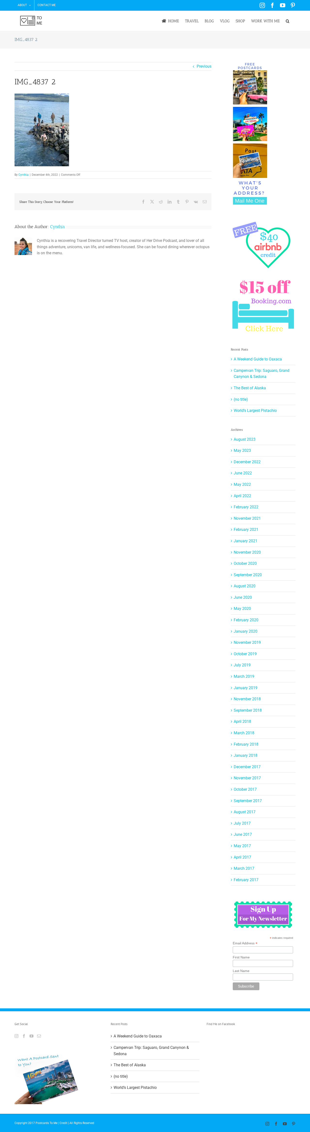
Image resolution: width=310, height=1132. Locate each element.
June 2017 (243, 834)
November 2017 (247, 778)
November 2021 (247, 518)
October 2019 (245, 654)
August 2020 (245, 586)
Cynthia (23, 174)
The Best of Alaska (250, 388)
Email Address (245, 943)
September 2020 (248, 575)
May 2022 (242, 484)
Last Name (241, 971)
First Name (241, 957)
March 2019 (244, 676)
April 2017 (242, 857)
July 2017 (242, 823)
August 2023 (245, 439)
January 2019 (245, 688)
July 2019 (242, 665)
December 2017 (247, 767)
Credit (63, 1123)
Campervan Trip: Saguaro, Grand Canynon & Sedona (151, 1050)
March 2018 (244, 733)
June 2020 (243, 597)
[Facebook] (24, 1036)
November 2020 (247, 552)
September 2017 (248, 800)
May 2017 (242, 846)
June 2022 (243, 473)
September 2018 (248, 710)
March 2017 (244, 868)
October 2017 (245, 789)
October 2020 (245, 563)
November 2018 (247, 699)
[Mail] (39, 1036)
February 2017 (246, 879)
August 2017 (245, 812)
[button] (287, 21)
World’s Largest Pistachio (255, 410)
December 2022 (247, 462)
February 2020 (246, 620)
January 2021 (245, 541)
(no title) (241, 399)
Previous (204, 66)
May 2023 (242, 450)
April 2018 (242, 721)
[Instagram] (16, 1036)
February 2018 (246, 744)
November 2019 (247, 642)
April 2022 (242, 496)
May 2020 (242, 608)
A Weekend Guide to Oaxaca (258, 359)
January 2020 (245, 631)
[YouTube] (31, 1036)
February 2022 (246, 507)
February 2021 (246, 529)
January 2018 (245, 755)
